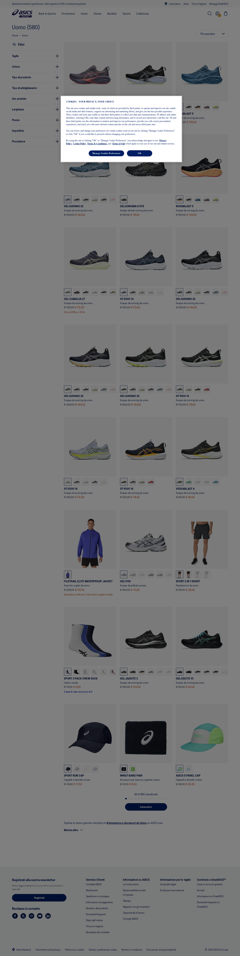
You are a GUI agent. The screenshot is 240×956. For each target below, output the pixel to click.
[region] (121, 129)
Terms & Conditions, (97, 144)
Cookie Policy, (79, 144)
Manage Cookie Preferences (106, 153)
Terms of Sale (118, 144)
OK (139, 153)
